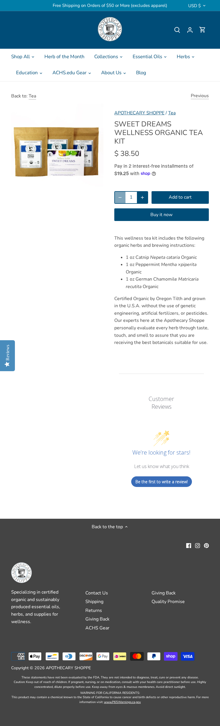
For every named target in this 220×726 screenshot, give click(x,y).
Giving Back (97, 619)
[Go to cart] (202, 30)
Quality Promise (168, 601)
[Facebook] (188, 545)
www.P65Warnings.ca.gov (122, 702)
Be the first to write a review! (161, 481)
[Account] (190, 30)
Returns (93, 610)
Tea (32, 96)
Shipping (94, 601)
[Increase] (142, 197)
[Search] (177, 30)
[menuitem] (23, 57)
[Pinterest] (206, 545)
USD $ (194, 5)
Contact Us (96, 593)
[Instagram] (197, 545)
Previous (200, 96)
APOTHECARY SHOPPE (139, 113)
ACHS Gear (97, 628)
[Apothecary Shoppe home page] (110, 29)
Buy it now (161, 215)
